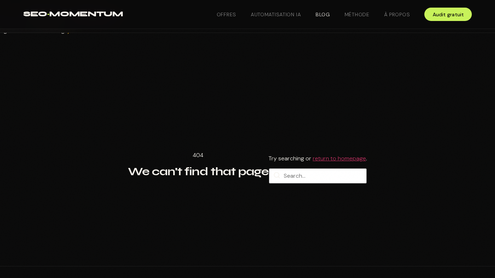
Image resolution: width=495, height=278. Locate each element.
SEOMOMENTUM (73, 14)
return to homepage (339, 158)
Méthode (357, 14)
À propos (397, 14)
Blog (323, 14)
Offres (226, 14)
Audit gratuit (448, 14)
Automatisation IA (276, 14)
